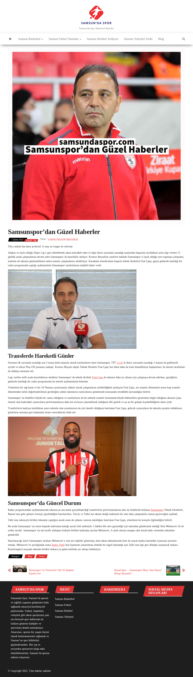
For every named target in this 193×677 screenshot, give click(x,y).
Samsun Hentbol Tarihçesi (102, 38)
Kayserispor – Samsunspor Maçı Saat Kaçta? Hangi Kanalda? (138, 572)
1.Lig (120, 362)
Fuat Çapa (97, 377)
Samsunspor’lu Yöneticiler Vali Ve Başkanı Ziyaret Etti (51, 572)
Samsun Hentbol (64, 610)
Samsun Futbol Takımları (64, 38)
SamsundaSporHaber (63, 239)
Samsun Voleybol (64, 616)
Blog (161, 38)
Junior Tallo (58, 545)
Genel (41, 556)
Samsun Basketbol (29, 38)
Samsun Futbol (63, 605)
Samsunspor (157, 510)
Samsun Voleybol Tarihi (138, 38)
